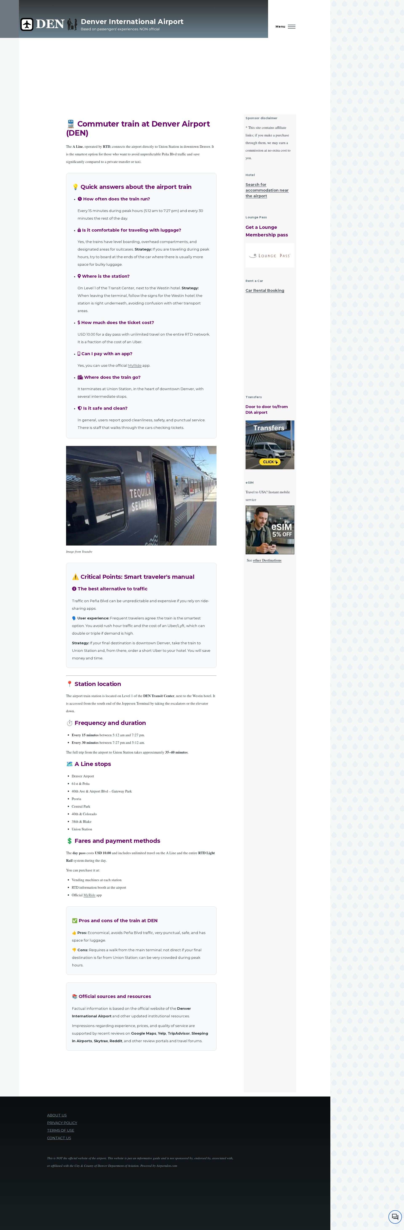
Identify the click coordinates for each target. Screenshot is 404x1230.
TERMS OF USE (60, 1130)
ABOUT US (57, 1115)
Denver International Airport (132, 21)
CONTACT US (59, 1138)
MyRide (135, 365)
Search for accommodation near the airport (267, 190)
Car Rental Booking (265, 290)
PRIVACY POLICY (62, 1123)
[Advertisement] (161, 71)
